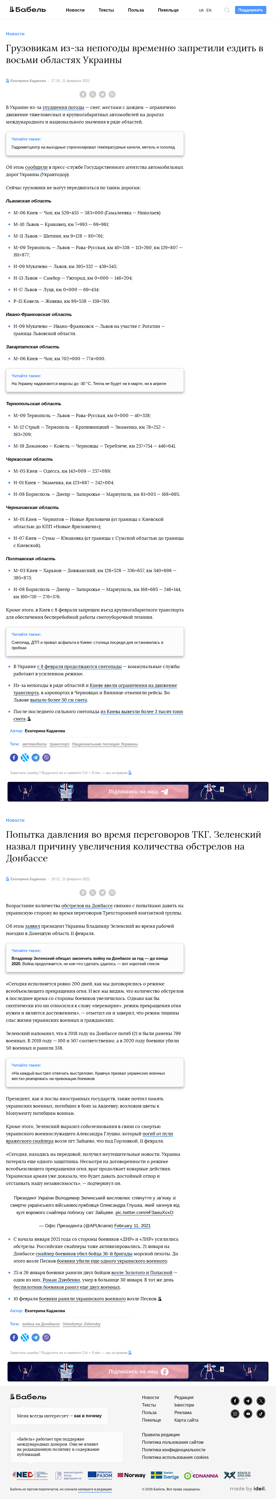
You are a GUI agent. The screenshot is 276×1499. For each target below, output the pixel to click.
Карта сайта (186, 1420)
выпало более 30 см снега (58, 700)
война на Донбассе (41, 1324)
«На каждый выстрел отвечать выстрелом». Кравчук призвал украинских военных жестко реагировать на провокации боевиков (88, 1076)
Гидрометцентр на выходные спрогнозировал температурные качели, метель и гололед (93, 147)
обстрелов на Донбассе (87, 905)
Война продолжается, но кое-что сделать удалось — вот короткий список (90, 961)
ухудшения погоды (63, 107)
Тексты (106, 10)
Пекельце (168, 10)
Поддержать (250, 10)
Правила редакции (161, 1434)
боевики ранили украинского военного (82, 1299)
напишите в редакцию (95, 1489)
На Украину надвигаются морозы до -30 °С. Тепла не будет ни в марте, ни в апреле (89, 383)
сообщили (36, 167)
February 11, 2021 (132, 1225)
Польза (136, 10)
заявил (32, 926)
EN (208, 10)
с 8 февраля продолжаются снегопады (79, 666)
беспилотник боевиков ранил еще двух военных (66, 1287)
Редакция (184, 1397)
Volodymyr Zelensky (82, 1324)
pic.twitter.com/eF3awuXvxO (144, 1212)
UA (201, 10)
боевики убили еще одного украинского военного (112, 1261)
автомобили (34, 744)
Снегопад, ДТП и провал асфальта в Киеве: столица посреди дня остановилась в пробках (87, 645)
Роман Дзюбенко (61, 1280)
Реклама (183, 1412)
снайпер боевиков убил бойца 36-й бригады (84, 1254)
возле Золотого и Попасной (141, 1272)
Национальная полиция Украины (105, 744)
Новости (75, 10)
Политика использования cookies (175, 1457)
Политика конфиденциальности (173, 1450)
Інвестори (184, 1405)
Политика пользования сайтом (172, 1442)
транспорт (59, 744)
